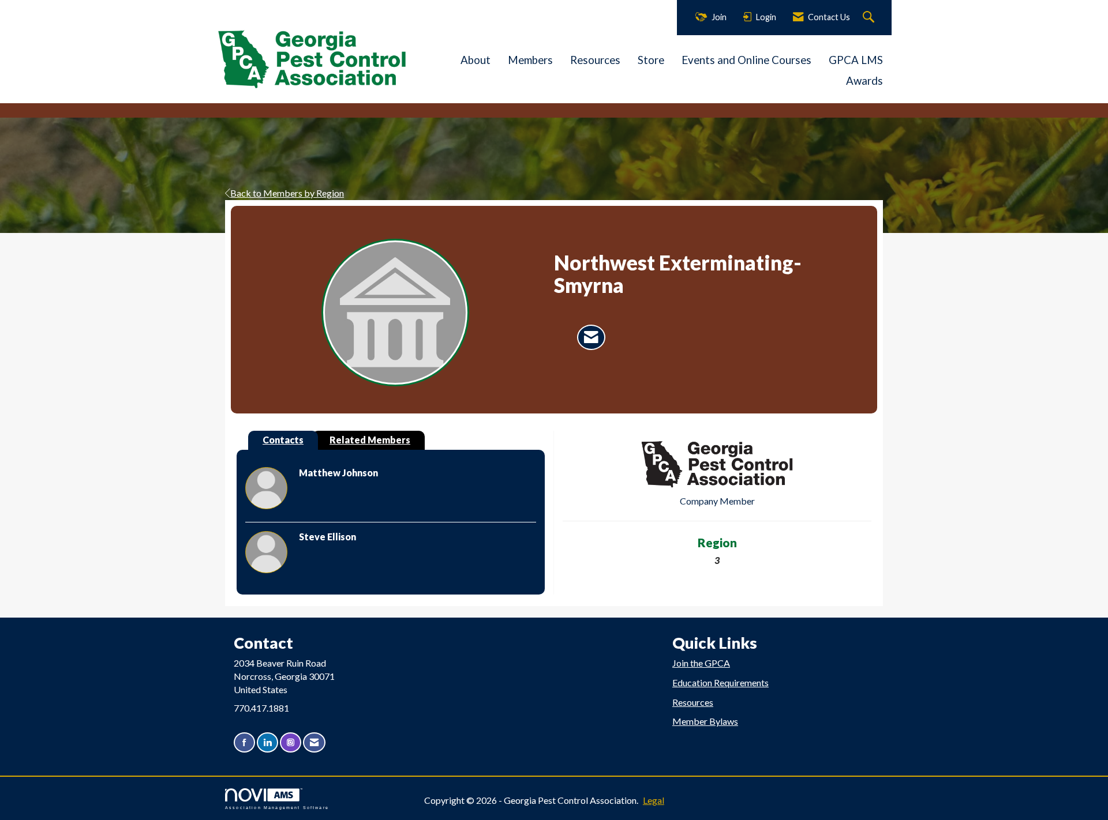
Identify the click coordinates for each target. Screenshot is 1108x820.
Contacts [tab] (283, 439)
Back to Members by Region (287, 192)
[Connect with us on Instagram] (290, 742)
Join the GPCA (701, 662)
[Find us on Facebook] (244, 742)
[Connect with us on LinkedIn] (267, 742)
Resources (595, 60)
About (476, 60)
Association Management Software (277, 807)
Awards (864, 80)
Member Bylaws (705, 721)
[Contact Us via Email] (314, 742)
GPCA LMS (856, 60)
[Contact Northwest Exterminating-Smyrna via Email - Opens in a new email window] (591, 337)
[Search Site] (870, 17)
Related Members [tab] (370, 439)
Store (651, 60)
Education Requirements (720, 682)
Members (530, 60)
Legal (653, 800)
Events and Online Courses (746, 60)
